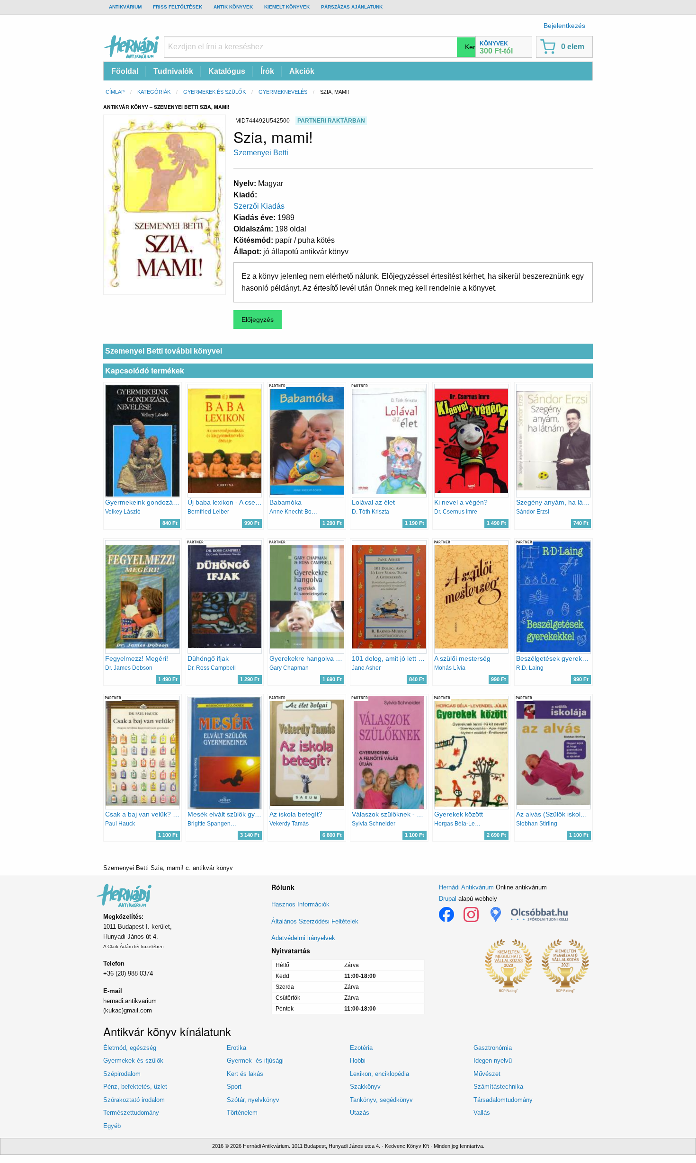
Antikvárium (125, 6)
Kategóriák (153, 92)
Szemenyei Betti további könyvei (163, 351)
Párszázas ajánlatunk (352, 6)
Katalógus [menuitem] (226, 71)
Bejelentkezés (564, 25)
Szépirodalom (122, 1073)
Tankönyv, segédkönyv (381, 1099)
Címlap (115, 92)
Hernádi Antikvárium (466, 887)
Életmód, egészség (129, 1047)
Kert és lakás (245, 1073)
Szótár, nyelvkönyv (253, 1099)
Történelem (242, 1112)
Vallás (481, 1112)
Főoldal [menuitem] (124, 71)
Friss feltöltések (177, 6)
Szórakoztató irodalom (134, 1099)
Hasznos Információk (300, 904)
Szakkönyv (365, 1086)
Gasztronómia (492, 1047)
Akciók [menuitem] (301, 71)
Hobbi (358, 1060)
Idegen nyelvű (492, 1060)
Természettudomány (131, 1112)
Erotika (236, 1047)
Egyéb (112, 1125)
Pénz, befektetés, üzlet (135, 1086)
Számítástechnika (498, 1086)
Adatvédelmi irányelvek (303, 937)
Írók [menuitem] (267, 71)
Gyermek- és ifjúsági (255, 1060)
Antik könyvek (233, 6)
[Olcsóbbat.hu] (539, 914)
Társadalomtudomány (503, 1099)
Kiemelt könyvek (287, 6)
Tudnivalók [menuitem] (173, 71)
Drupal (447, 898)
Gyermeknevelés (283, 92)
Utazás (359, 1112)
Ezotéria (361, 1047)
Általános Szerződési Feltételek (314, 921)
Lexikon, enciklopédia (379, 1073)
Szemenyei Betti (260, 153)
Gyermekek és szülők (214, 92)
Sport (234, 1086)
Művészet (486, 1073)
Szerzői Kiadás (259, 206)
